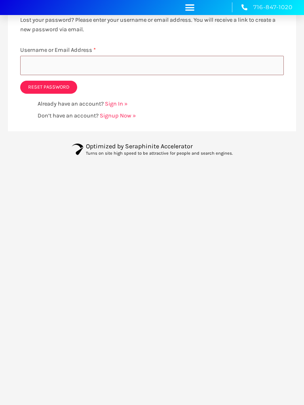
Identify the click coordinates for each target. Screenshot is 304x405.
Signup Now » (118, 115)
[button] (190, 7)
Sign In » (116, 103)
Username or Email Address (58, 50)
